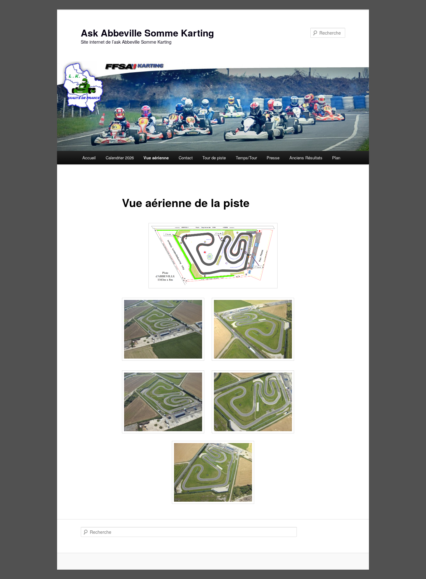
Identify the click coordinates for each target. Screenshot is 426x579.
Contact (186, 158)
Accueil (89, 158)
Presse (273, 158)
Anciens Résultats (305, 158)
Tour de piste (214, 158)
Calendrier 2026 (120, 158)
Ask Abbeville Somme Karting (147, 32)
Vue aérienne (156, 158)
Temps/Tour (246, 158)
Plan (336, 158)
